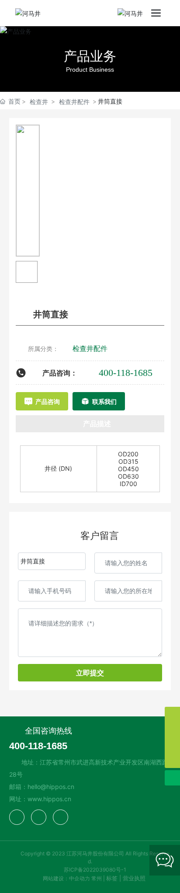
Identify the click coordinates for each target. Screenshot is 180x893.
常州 (96, 878)
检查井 (39, 101)
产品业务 (90, 56)
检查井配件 (74, 101)
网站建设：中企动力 (66, 878)
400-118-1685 (125, 372)
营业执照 (134, 878)
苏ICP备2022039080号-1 (95, 869)
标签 (112, 878)
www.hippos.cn (49, 799)
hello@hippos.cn (51, 786)
